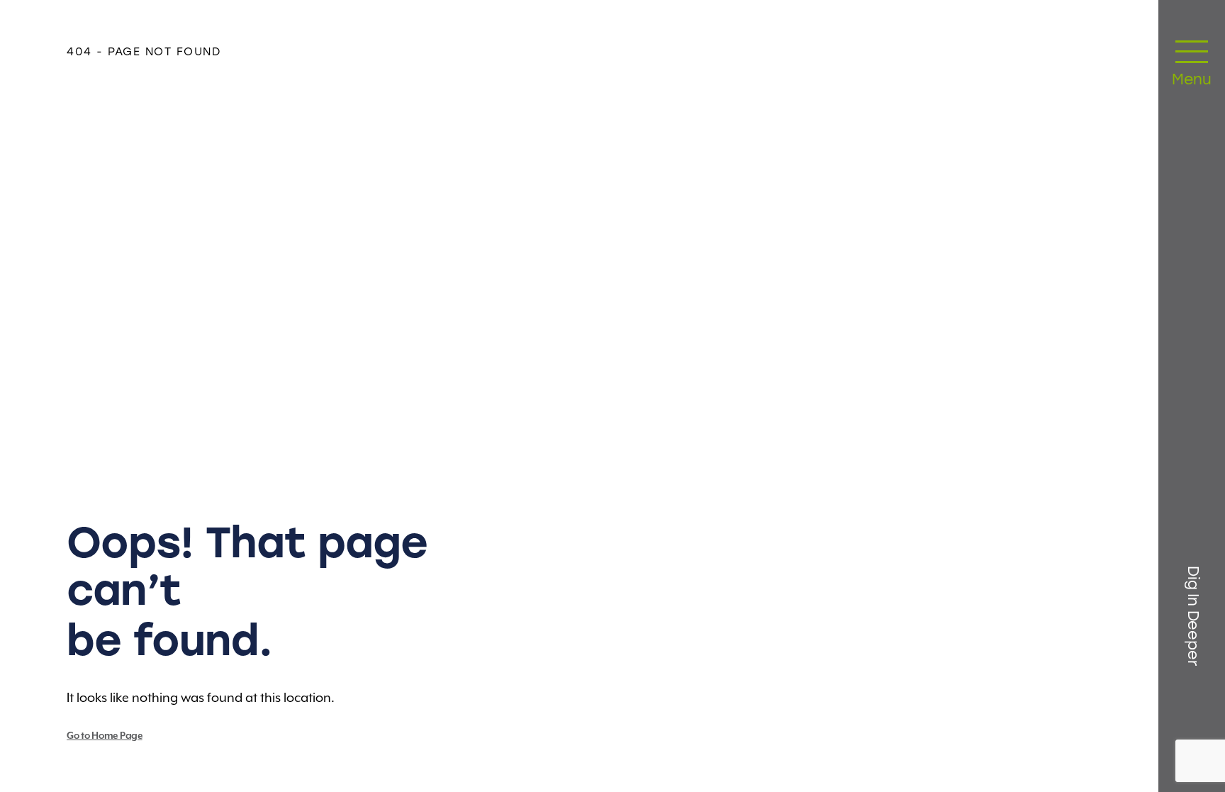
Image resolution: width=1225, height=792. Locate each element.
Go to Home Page (104, 736)
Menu (1192, 80)
